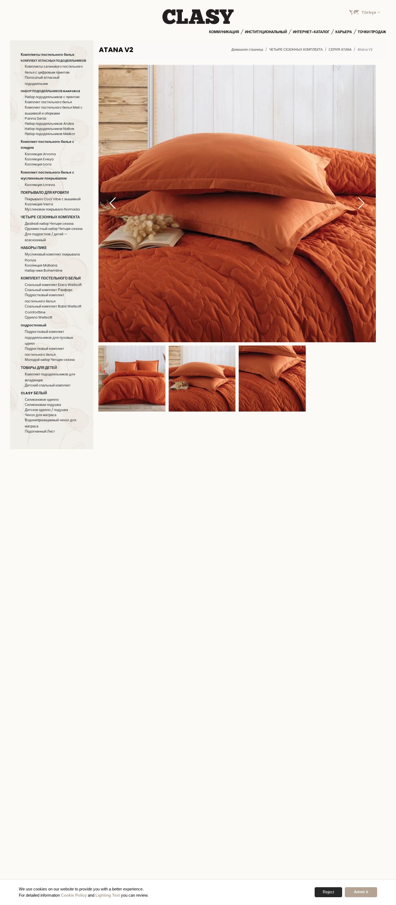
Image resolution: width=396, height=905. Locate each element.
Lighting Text (107, 895)
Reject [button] (328, 892)
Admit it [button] (361, 892)
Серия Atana (340, 49)
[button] (361, 203)
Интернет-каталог (311, 31)
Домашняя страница (247, 49)
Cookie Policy (74, 895)
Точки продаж (372, 31)
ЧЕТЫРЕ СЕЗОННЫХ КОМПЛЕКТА (296, 49)
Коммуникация (224, 31)
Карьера (343, 31)
